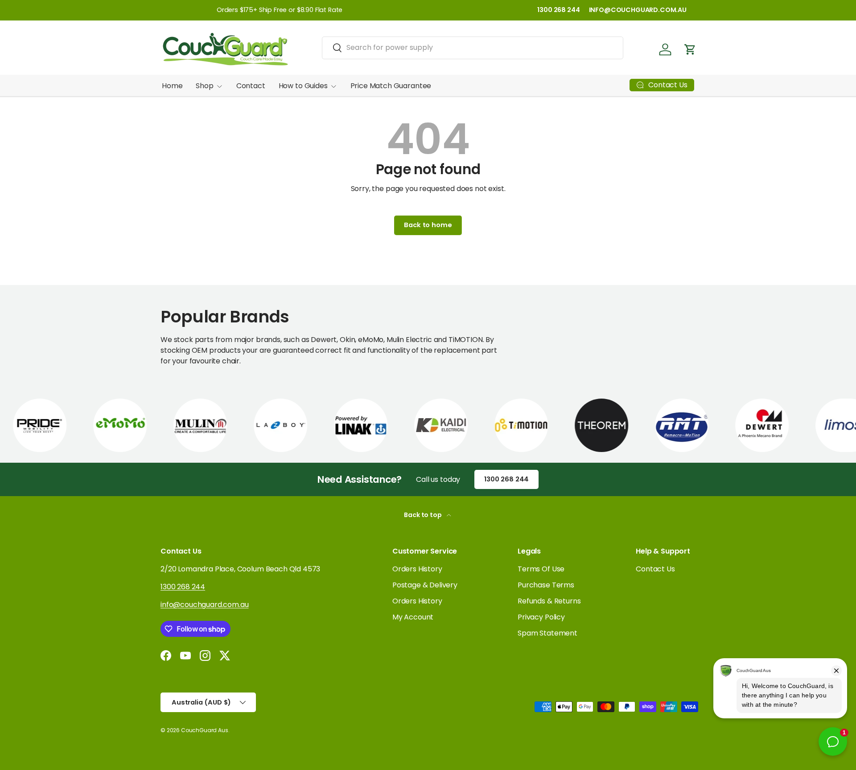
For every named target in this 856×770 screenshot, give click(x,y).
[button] (690, 49)
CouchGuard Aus (204, 730)
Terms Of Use (541, 569)
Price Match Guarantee (391, 86)
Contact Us (655, 569)
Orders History (417, 569)
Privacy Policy (541, 617)
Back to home (428, 224)
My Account (412, 617)
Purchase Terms (546, 585)
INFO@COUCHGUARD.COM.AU (638, 9)
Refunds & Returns (549, 601)
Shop (204, 86)
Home (172, 86)
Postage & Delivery (424, 585)
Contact (250, 86)
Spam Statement (547, 633)
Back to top (423, 514)
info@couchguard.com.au (204, 604)
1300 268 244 (558, 9)
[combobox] (472, 47)
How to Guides (303, 86)
